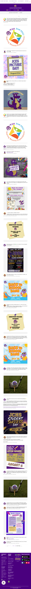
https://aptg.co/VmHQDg (10, 538)
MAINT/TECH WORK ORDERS (10, 567)
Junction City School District (13, 12)
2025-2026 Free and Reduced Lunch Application (11, 576)
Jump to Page (18, 545)
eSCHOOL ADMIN (10, 561)
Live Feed (21, 12)
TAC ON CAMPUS (10, 558)
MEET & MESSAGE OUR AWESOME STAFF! (11, 573)
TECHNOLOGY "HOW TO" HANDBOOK (10, 570)
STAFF (14, 2)
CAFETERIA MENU (11, 565)
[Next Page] (15, 545)
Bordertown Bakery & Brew (11, 578)
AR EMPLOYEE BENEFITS (10, 563)
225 (13, 545)
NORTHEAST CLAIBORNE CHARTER (3, 567)
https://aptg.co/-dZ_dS (10, 152)
